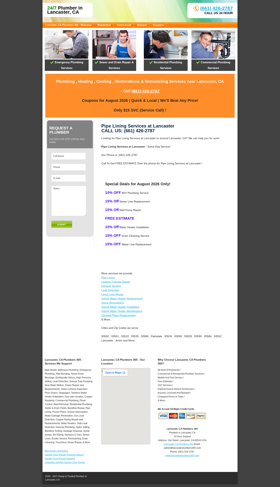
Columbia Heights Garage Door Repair (65, 462)
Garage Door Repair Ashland (60, 458)
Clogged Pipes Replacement (118, 315)
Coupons (158, 25)
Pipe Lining (108, 277)
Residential (104, 25)
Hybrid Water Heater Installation (120, 306)
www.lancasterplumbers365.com (182, 455)
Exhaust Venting (111, 285)
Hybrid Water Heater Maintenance (121, 311)
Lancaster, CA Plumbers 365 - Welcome (68, 25)
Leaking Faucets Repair (115, 281)
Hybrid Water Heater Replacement (122, 298)
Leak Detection (110, 290)
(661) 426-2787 (216, 8)
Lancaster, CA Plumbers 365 (178, 444)
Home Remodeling (112, 302)
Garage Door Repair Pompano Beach (64, 454)
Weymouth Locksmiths (56, 451)
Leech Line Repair (112, 294)
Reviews (142, 25)
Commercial (124, 25)
